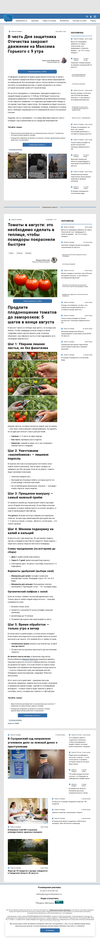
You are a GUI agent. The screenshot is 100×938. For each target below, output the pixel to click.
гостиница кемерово (15, 720)
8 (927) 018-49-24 (49, 891)
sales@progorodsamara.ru (49, 894)
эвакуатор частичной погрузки (72, 254)
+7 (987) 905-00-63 (63, 918)
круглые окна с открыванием (81, 118)
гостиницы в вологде (15, 149)
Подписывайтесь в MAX (37, 72)
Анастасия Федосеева (51, 60)
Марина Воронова (43, 260)
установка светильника (79, 108)
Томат (11, 253)
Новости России (78, 90)
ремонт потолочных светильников (74, 285)
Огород (19, 253)
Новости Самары (16, 31)
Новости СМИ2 (13, 153)
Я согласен (50, 930)
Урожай (28, 253)
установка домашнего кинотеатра (79, 75)
